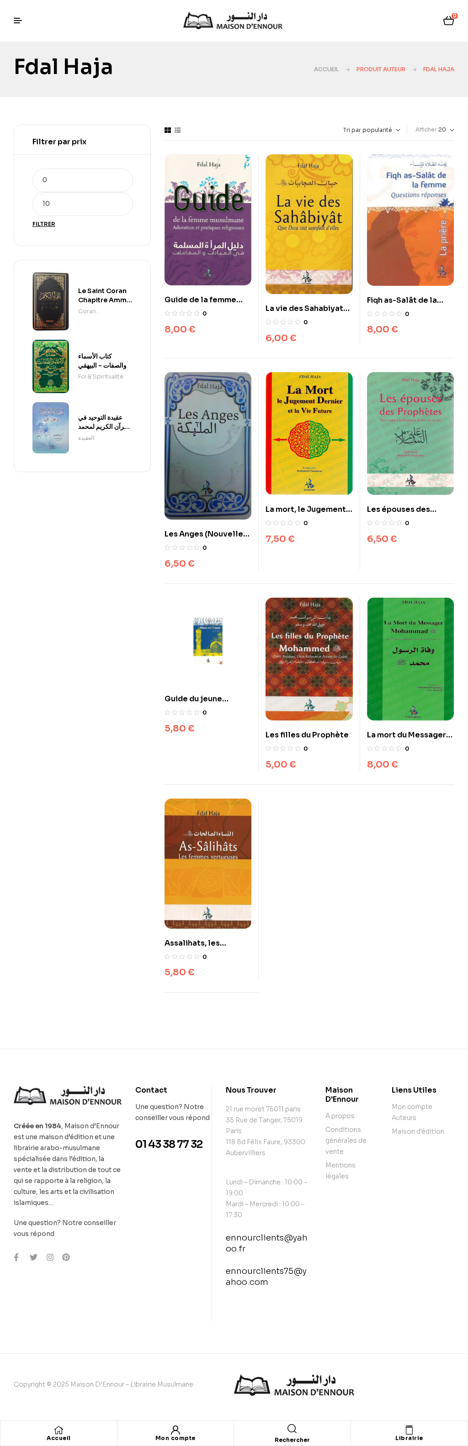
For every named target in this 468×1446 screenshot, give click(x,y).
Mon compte (175, 1438)
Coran (87, 311)
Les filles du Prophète (307, 735)
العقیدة (86, 437)
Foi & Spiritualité (100, 376)
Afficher (426, 129)
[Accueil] (58, 1430)
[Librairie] (409, 1430)
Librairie (409, 1438)
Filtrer (43, 224)
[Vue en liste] (177, 130)
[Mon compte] (175, 1430)
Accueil (326, 69)
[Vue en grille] (168, 130)
